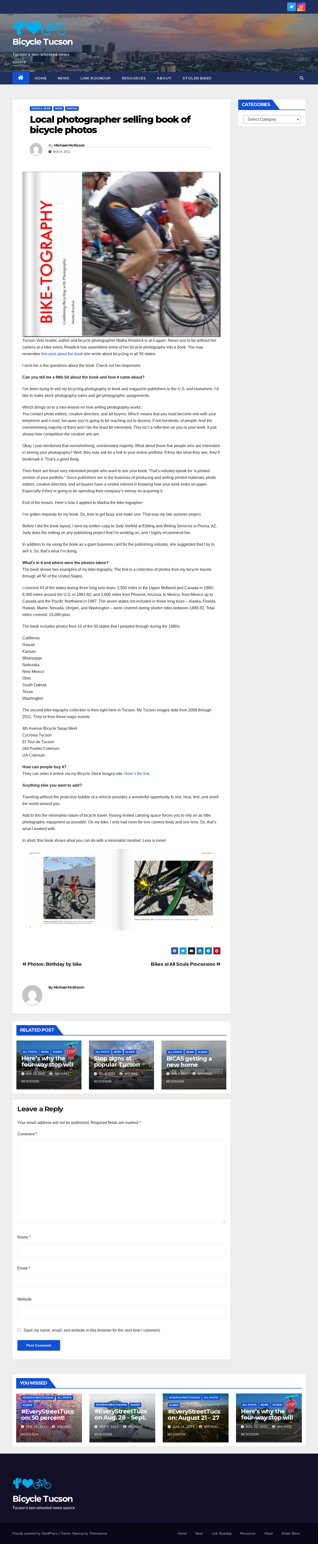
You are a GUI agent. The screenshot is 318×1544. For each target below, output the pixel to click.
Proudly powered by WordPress (35, 1533)
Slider (57, 1051)
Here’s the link (137, 774)
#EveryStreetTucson (38, 1397)
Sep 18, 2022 (36, 1426)
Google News (41, 108)
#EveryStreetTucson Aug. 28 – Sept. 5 (120, 1417)
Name (24, 1237)
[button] (302, 78)
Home (41, 78)
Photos (72, 108)
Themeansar (98, 1533)
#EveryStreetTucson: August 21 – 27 (194, 1414)
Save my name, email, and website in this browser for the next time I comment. (92, 1330)
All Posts (30, 1051)
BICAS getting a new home (189, 1061)
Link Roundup (95, 78)
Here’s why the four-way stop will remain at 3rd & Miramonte (47, 1068)
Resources (134, 78)
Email (23, 1268)
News (64, 78)
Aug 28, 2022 (183, 1426)
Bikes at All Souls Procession (183, 964)
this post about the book (62, 354)
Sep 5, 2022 (109, 1426)
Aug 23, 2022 (257, 1426)
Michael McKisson (69, 145)
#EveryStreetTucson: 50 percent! (47, 1414)
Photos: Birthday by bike (54, 964)
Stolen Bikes (197, 78)
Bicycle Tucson (42, 42)
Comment (27, 1134)
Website (24, 1299)
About (164, 78)
